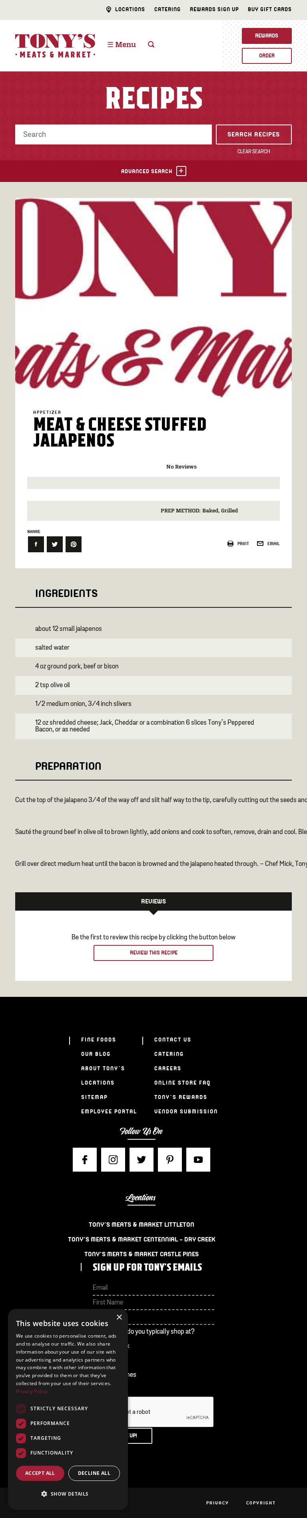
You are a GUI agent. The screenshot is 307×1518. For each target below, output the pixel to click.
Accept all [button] (40, 1473)
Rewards (266, 35)
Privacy (217, 1503)
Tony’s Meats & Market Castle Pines (141, 1254)
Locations (130, 9)
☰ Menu (121, 45)
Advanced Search (146, 171)
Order (267, 55)
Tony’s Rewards (180, 1097)
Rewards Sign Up (214, 9)
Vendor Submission (186, 1111)
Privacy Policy (32, 1391)
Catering (167, 9)
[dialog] (68, 1409)
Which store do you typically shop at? (144, 1331)
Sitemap (94, 1097)
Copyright (261, 1503)
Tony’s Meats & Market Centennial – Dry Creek (141, 1239)
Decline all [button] (94, 1473)
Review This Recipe (153, 952)
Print (243, 543)
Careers (167, 1068)
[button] (68, 1494)
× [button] (119, 1317)
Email (273, 543)
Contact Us (172, 1039)
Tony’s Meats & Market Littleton (141, 1225)
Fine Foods (98, 1039)
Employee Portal (109, 1111)
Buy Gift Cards (270, 9)
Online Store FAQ (182, 1082)
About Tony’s (103, 1068)
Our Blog (96, 1054)
